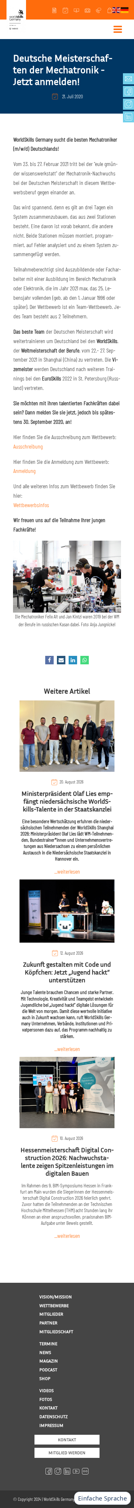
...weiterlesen (67, 871)
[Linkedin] (73, 660)
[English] (116, 9)
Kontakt (67, 1439)
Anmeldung (24, 470)
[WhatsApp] (84, 660)
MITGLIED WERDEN (67, 1452)
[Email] (61, 660)
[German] (125, 9)
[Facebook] (49, 660)
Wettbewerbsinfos (31, 504)
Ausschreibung (28, 446)
